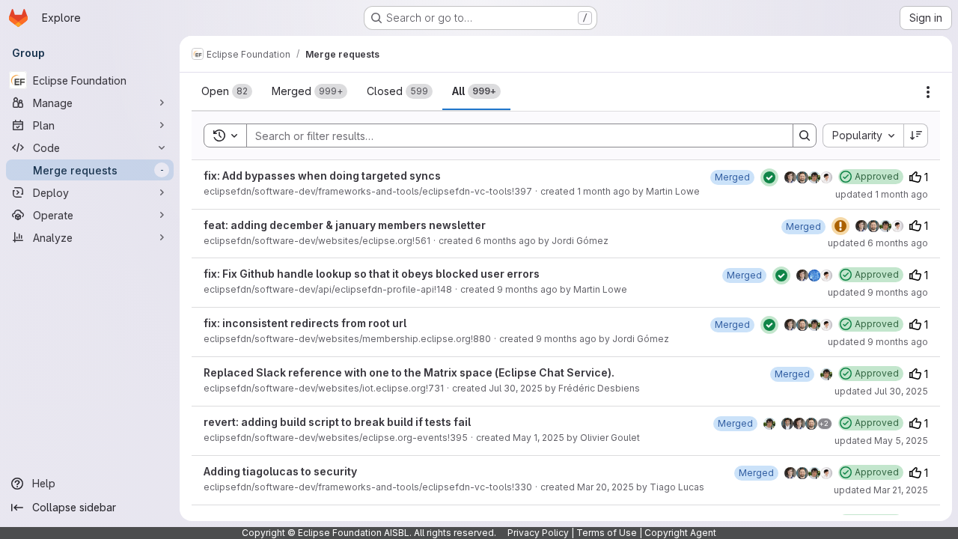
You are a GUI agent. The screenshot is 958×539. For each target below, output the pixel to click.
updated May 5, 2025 (881, 440)
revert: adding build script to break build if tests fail (337, 421)
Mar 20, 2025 (605, 487)
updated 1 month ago (881, 194)
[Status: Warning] (840, 226)
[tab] (227, 91)
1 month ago (603, 191)
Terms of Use (606, 532)
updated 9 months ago (878, 292)
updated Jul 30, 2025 (881, 391)
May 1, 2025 (538, 437)
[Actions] (928, 92)
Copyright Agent (680, 532)
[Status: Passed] (769, 177)
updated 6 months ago (878, 243)
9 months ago (527, 289)
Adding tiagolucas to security (280, 471)
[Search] (805, 135)
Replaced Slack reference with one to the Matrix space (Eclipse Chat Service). (409, 372)
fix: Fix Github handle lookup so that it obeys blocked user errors (372, 273)
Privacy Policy (538, 532)
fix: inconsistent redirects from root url (305, 323)
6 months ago (505, 240)
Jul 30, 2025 (516, 388)
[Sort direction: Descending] (916, 135)
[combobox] (863, 135)
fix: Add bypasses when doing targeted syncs (322, 175)
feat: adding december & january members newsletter (345, 225)
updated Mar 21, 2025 (881, 490)
